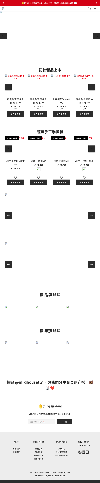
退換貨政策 (38, 455)
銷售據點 (16, 452)
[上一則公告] (3, 3)
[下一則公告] (97, 3)
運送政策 (38, 452)
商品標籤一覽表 (61, 455)
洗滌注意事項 (61, 452)
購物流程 (38, 449)
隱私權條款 (38, 458)
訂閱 (65, 421)
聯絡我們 (16, 449)
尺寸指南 (61, 449)
